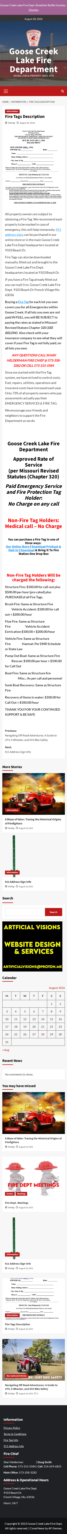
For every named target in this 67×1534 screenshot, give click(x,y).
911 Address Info (14, 1446)
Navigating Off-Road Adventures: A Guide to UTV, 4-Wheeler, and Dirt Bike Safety (31, 1387)
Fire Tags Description (17, 1324)
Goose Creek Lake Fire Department (33, 60)
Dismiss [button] (33, 9)
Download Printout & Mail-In (34, 548)
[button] (5, 90)
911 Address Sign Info (18, 882)
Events (10, 1193)
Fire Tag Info (11, 1440)
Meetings (21, 1193)
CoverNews (37, 1528)
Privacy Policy (12, 1428)
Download (27, 550)
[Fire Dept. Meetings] (33, 1177)
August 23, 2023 (26, 828)
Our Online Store (17, 546)
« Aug (5, 1049)
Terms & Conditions (15, 1434)
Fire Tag (23, 302)
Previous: (31, 735)
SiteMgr (11, 122)
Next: (18, 749)
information (12, 111)
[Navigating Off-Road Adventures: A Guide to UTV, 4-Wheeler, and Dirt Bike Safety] (33, 1360)
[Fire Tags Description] (33, 1299)
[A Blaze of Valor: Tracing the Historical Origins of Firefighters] (33, 794)
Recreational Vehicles (17, 1375)
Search (7, 898)
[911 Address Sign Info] (33, 856)
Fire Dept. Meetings (16, 1203)
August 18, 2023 (27, 122)
